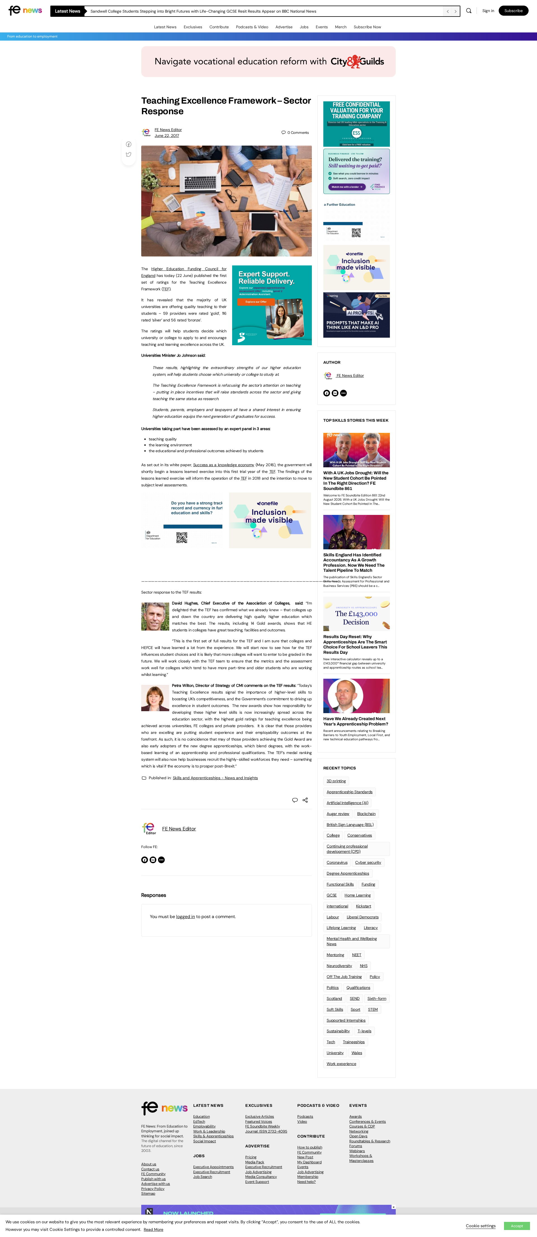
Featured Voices (258, 1121)
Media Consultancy (261, 1176)
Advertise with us (155, 1183)
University (335, 1052)
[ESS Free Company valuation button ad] (356, 123)
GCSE (332, 895)
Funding (368, 884)
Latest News (165, 26)
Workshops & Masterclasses (361, 1158)
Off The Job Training (344, 976)
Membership (307, 1176)
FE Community (153, 1173)
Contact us (150, 1169)
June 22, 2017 (167, 135)
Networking (358, 1131)
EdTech (199, 1121)
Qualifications (358, 987)
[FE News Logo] (25, 10)
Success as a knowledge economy (224, 464)
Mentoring (335, 954)
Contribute (219, 26)
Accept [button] (517, 1226)
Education (201, 1116)
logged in (185, 916)
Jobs (304, 26)
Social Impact (204, 1141)
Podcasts (305, 1116)
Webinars (357, 1151)
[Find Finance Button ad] (356, 170)
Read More (153, 1229)
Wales (357, 1052)
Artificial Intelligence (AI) (347, 802)
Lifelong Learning (341, 927)
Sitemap (148, 1193)
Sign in (488, 10)
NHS (364, 965)
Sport (355, 1009)
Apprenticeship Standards (350, 791)
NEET (356, 954)
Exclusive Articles (259, 1116)
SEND (355, 998)
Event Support (257, 1181)
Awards (355, 1116)
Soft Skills (335, 1009)
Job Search (202, 1176)
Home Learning (358, 895)
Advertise (284, 26)
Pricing (250, 1157)
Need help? (306, 1181)
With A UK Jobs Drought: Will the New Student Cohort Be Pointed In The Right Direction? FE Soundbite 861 (186, 11)
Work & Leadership (209, 1131)
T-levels (364, 1030)
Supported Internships (346, 1020)
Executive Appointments (213, 1166)
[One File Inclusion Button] (270, 545)
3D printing (336, 780)
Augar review (338, 813)
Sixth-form (377, 998)
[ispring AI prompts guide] (356, 314)
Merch (341, 26)
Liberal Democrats (363, 916)
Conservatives (359, 835)
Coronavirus (337, 862)
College (333, 835)
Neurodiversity (339, 965)
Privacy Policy (152, 1188)
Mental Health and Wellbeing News (352, 941)
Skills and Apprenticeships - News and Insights (215, 777)
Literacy (371, 927)
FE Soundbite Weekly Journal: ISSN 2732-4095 (266, 1129)
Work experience (341, 1063)
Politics (333, 987)
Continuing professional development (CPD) (347, 849)
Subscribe (514, 10)
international (337, 906)
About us (148, 1164)
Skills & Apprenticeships (213, 1136)
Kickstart (363, 906)
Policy (375, 976)
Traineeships (354, 1041)
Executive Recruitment (211, 1172)
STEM (373, 1009)
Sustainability (338, 1030)
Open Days (358, 1136)
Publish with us (153, 1179)
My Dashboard (309, 1162)
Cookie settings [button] (481, 1226)
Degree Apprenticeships (348, 873)
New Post (305, 1157)
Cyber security (368, 862)
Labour (333, 916)
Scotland (334, 998)
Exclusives (193, 26)
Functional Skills (340, 884)
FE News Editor (168, 129)
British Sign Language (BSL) (350, 824)
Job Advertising (258, 1172)
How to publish (309, 1147)
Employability (204, 1126)
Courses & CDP (362, 1126)
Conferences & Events (367, 1121)
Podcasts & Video (252, 26)
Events (322, 26)
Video (302, 1121)
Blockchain (366, 813)
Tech (331, 1041)
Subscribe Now (367, 26)
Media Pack (254, 1162)
